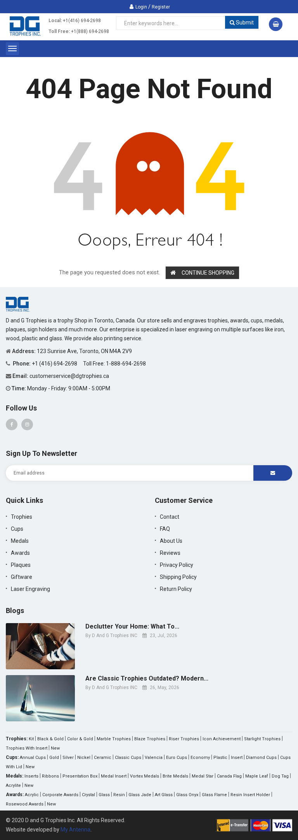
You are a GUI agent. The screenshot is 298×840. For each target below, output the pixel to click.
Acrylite (13, 785)
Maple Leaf (256, 776)
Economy (200, 757)
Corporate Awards (60, 794)
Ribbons (50, 776)
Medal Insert (113, 776)
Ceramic (102, 757)
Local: (55, 20)
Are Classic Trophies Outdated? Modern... (146, 678)
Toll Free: (59, 31)
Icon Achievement (222, 738)
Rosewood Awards (24, 804)
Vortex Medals (144, 776)
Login (141, 7)
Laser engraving (30, 589)
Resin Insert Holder (250, 794)
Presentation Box (79, 776)
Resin (119, 794)
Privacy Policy (176, 565)
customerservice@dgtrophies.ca (69, 376)
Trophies (21, 517)
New (55, 748)
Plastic (220, 757)
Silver (68, 757)
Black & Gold (50, 738)
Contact (169, 517)
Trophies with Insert (26, 748)
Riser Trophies (184, 738)
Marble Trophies (114, 738)
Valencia (154, 757)
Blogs (15, 610)
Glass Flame (214, 794)
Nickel (83, 757)
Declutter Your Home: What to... (132, 626)
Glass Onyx (187, 794)
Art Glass (164, 794)
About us (171, 541)
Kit (31, 738)
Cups (17, 529)
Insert (237, 757)
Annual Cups (33, 757)
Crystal (88, 794)
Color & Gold (80, 738)
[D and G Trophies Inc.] (17, 304)
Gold (54, 757)
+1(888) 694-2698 (90, 31)
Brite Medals (175, 776)
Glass (104, 794)
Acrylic (32, 794)
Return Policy (176, 589)
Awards (20, 553)
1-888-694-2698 (126, 363)
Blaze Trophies (149, 738)
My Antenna (75, 829)
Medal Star (202, 776)
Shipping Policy (178, 577)
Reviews (170, 553)
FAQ (165, 529)
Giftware (21, 577)
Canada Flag (229, 776)
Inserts (31, 776)
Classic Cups (128, 757)
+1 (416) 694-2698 (55, 363)
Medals (20, 541)
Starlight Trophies (262, 738)
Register (161, 7)
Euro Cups (176, 757)
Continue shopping (208, 273)
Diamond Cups (261, 757)
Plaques (21, 565)
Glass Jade (139, 794)
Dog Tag (280, 776)
